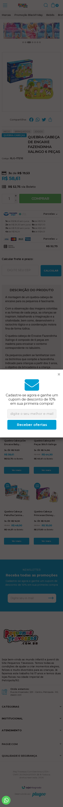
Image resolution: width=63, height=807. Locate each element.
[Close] (59, 374)
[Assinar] (31, 425)
